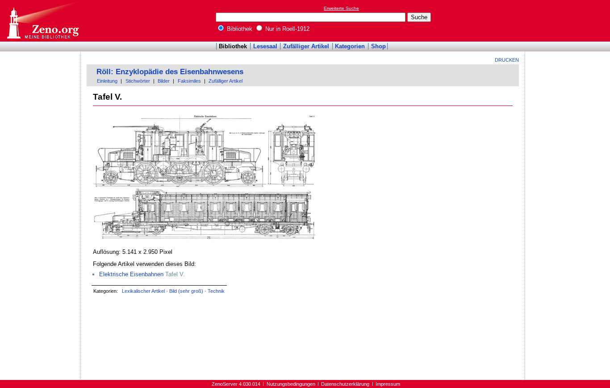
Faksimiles (189, 81)
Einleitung (107, 81)
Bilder (164, 81)
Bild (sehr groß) (186, 291)
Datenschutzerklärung (345, 384)
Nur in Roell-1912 (286, 28)
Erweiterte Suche (341, 8)
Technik (216, 291)
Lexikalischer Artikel (143, 291)
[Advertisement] (569, 20)
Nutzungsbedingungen (291, 384)
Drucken (507, 60)
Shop (378, 46)
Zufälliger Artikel (306, 46)
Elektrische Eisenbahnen (131, 274)
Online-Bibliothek (42, 21)
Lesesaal (265, 46)
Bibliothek (238, 28)
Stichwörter (137, 81)
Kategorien (350, 46)
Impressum (388, 384)
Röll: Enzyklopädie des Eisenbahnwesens (169, 71)
